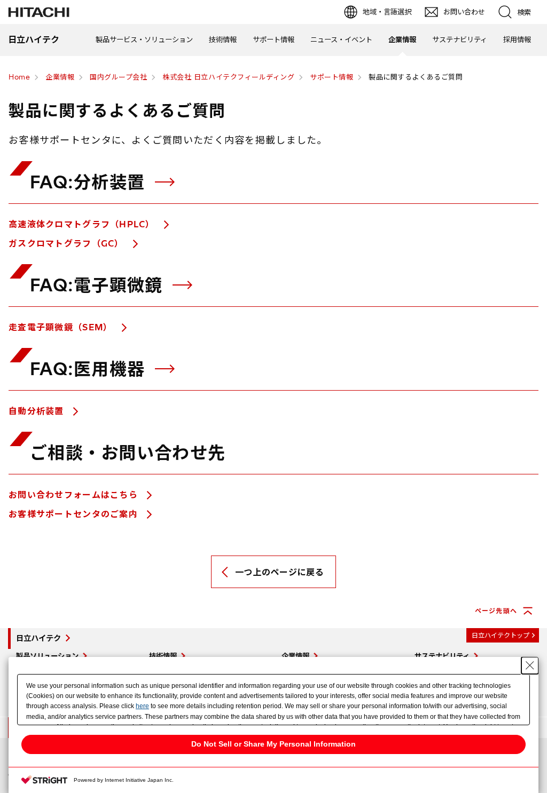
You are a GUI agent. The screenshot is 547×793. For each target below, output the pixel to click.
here (142, 706)
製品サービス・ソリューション (144, 39)
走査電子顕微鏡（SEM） (62, 327)
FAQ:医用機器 (90, 368)
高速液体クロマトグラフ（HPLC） (83, 224)
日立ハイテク (38, 638)
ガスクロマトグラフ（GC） (68, 243)
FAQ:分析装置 (90, 182)
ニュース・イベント (341, 39)
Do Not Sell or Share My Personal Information (273, 744)
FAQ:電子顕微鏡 (99, 285)
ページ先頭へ (496, 611)
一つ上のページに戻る (279, 572)
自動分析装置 (38, 411)
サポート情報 (273, 39)
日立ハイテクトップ (500, 635)
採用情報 (517, 39)
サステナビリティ (459, 39)
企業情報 (402, 39)
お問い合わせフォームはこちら (74, 494)
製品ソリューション (47, 656)
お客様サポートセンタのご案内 (74, 514)
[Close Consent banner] (529, 665)
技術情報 (223, 39)
